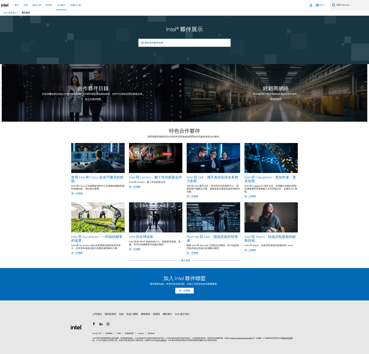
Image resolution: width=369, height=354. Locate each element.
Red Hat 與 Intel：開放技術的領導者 (212, 238)
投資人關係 (132, 314)
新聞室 (156, 314)
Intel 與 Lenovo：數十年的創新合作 (155, 177)
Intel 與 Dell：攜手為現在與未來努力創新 (212, 179)
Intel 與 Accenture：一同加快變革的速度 (96, 238)
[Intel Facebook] (93, 324)
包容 (121, 314)
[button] (184, 192)
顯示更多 (185, 260)
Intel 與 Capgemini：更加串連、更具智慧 (270, 179)
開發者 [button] (49, 5)
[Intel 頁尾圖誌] (76, 327)
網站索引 (167, 314)
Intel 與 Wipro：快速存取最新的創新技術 (270, 238)
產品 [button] (17, 5)
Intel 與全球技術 (141, 236)
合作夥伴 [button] (61, 5)
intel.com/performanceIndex (241, 338)
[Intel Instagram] (108, 324)
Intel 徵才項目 (182, 314)
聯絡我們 (145, 314)
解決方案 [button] (37, 5)
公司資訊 (97, 314)
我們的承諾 (110, 314)
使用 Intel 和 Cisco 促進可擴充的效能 (97, 179)
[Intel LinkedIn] (101, 324)
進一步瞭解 (77, 193)
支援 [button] (26, 5)
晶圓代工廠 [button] (75, 5)
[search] (143, 42)
